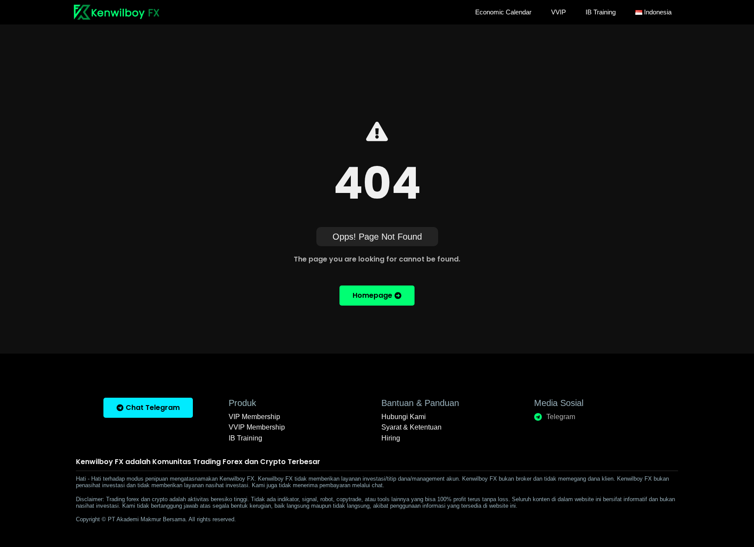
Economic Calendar (503, 12)
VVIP (558, 12)
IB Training (601, 12)
